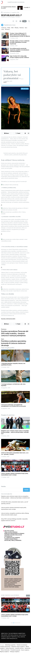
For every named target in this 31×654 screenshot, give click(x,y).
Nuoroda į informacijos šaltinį (8, 318)
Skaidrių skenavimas (5, 646)
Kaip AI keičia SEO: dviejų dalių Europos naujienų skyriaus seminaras (19, 56)
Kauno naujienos (25, 650)
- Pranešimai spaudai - (15, 650)
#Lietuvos (4, 27)
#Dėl (12, 27)
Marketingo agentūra (10, 644)
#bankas (21, 27)
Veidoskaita (27, 648)
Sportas (5, 610)
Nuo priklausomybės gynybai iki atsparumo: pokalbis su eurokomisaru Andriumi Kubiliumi (19, 50)
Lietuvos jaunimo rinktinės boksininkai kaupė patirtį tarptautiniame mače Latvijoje (14, 474)
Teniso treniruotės (5, 650)
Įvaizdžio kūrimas (19, 648)
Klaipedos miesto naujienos (18, 646)
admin (4, 82)
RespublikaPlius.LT (11, 15)
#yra (26, 27)
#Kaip (9, 27)
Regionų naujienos (4, 651)
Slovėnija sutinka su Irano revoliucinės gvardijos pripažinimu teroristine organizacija (19, 42)
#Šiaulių (17, 27)
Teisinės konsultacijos (22, 644)
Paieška (3, 486)
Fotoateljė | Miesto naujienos (16, 7)
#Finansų (7, 29)
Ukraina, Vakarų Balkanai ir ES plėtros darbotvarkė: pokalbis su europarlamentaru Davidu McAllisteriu (20, 35)
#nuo (3, 29)
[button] (27, 596)
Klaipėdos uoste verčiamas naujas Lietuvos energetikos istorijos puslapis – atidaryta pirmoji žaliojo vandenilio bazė (15, 432)
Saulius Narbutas (10, 648)
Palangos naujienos (14, 651)
